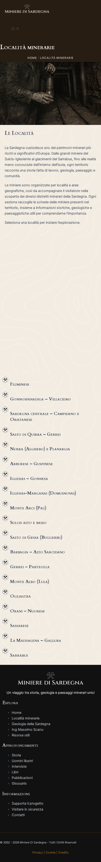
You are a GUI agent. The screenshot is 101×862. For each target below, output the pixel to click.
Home (16, 712)
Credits (63, 852)
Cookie (50, 852)
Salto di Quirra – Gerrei (35, 434)
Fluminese (19, 384)
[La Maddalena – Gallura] (5, 636)
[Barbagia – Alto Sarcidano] (5, 548)
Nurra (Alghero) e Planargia (40, 449)
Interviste (19, 766)
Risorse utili (21, 735)
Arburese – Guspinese (31, 464)
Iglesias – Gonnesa (29, 478)
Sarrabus (19, 655)
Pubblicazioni (22, 778)
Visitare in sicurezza (27, 809)
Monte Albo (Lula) (29, 582)
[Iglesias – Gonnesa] (5, 474)
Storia (16, 755)
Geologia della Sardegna (31, 724)
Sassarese (19, 626)
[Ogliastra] (5, 592)
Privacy (37, 852)
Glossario (19, 783)
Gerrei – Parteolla (30, 567)
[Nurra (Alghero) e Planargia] (5, 444)
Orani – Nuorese (27, 611)
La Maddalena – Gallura (35, 640)
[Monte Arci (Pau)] (5, 504)
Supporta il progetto (27, 803)
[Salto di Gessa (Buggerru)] (5, 533)
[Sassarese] (5, 621)
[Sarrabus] (5, 651)
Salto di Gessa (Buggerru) (36, 537)
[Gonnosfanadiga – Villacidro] (5, 395)
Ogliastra (20, 596)
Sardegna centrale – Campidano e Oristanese (44, 417)
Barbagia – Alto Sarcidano (37, 552)
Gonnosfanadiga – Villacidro (40, 399)
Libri (15, 772)
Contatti (18, 815)
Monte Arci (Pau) (28, 508)
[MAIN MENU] (15, 29)
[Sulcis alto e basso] (5, 518)
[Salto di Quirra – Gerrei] (5, 430)
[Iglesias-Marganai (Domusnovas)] (5, 489)
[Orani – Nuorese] (5, 607)
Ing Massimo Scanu (27, 729)
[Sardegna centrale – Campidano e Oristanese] (5, 409)
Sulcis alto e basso (28, 522)
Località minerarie (25, 718)
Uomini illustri (22, 761)
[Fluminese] (5, 380)
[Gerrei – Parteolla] (5, 562)
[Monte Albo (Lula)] (5, 577)
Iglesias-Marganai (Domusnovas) (43, 493)
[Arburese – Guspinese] (5, 459)
